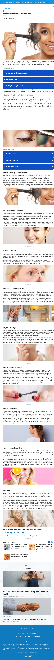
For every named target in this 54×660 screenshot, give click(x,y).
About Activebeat (23, 633)
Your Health (19, 2)
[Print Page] (53, 6)
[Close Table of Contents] (52, 18)
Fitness (35, 2)
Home (3, 11)
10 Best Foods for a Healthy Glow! (15, 532)
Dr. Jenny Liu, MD (7, 8)
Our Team (40, 2)
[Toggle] (23, 2)
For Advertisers (36, 636)
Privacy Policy (17, 636)
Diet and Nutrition (29, 2)
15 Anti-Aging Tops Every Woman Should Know (19, 534)
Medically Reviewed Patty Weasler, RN (11, 596)
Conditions (45, 2)
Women (8, 11)
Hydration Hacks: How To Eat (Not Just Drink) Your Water (19, 555)
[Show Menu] (3, 2)
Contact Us (33, 633)
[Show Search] (50, 2)
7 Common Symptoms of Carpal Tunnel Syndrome (24, 619)
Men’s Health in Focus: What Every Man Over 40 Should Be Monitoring (19, 546)
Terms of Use (26, 636)
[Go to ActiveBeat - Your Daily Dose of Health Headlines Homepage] (9, 2)
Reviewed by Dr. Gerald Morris (9, 621)
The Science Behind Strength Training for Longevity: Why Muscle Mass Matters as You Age (44, 547)
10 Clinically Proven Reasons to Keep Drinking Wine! (21, 536)
